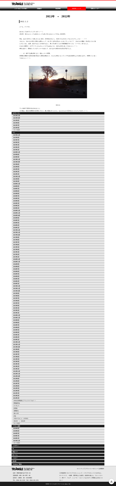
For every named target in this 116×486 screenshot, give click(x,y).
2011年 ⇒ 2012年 (19, 421)
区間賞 (15, 408)
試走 (15, 416)
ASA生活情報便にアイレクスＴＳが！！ (25, 400)
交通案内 (101, 468)
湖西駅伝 (16, 411)
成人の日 (16, 413)
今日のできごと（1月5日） (21, 418)
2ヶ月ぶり (16, 405)
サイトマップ (80, 468)
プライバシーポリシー (91, 468)
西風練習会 (17, 403)
